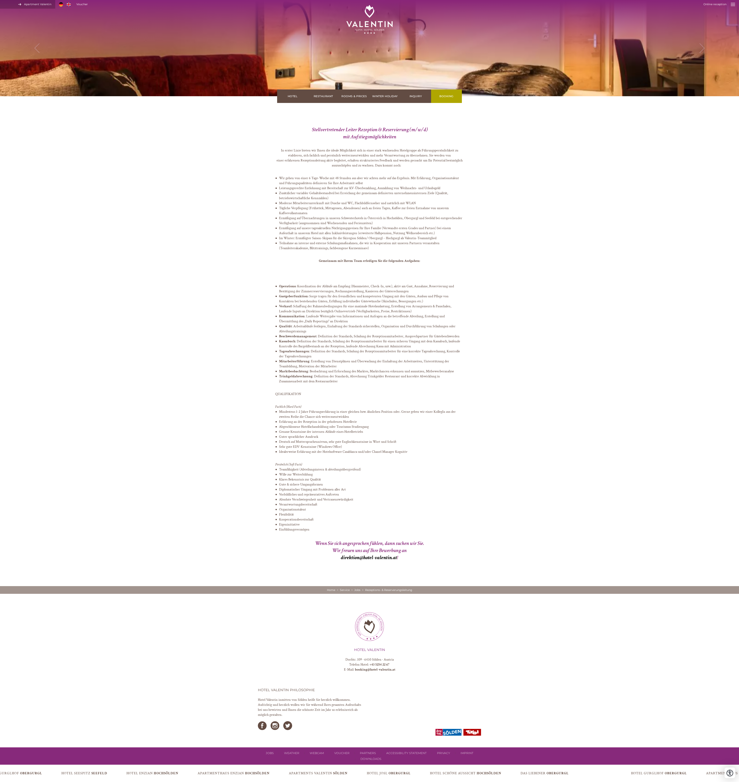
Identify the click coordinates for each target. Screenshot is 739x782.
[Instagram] (275, 725)
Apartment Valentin (37, 4)
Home (331, 590)
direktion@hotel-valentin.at (369, 557)
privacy (443, 753)
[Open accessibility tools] (730, 773)
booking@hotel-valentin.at (375, 669)
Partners (368, 753)
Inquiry (416, 96)
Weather (291, 753)
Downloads (370, 759)
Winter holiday (385, 96)
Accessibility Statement (406, 753)
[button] (369, 48)
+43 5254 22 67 (379, 664)
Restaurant (323, 96)
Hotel (293, 96)
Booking (446, 96)
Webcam (317, 753)
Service (345, 590)
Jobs (357, 590)
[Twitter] (287, 725)
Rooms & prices (354, 96)
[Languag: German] (61, 4)
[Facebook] (262, 725)
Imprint (467, 753)
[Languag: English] (69, 4)
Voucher (82, 4)
